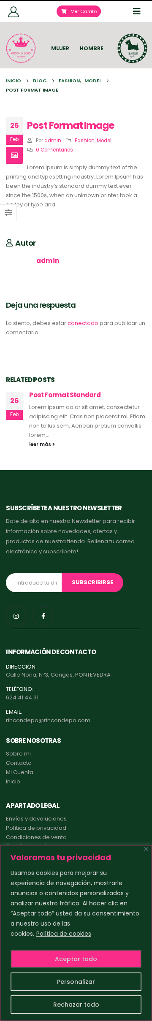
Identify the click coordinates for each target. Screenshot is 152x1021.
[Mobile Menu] (139, 11)
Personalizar (76, 982)
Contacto (19, 763)
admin (52, 140)
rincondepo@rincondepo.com (48, 720)
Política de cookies (63, 933)
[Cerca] (146, 849)
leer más (40, 444)
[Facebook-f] (43, 616)
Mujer (60, 48)
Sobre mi (18, 754)
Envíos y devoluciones (36, 819)
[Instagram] (16, 616)
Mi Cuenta (19, 772)
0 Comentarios (54, 149)
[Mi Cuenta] (13, 11)
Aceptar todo (76, 959)
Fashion (85, 140)
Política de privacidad (36, 828)
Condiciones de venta (36, 837)
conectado (83, 323)
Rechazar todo (76, 1004)
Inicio (13, 781)
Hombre (91, 48)
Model (104, 140)
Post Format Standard (64, 394)
